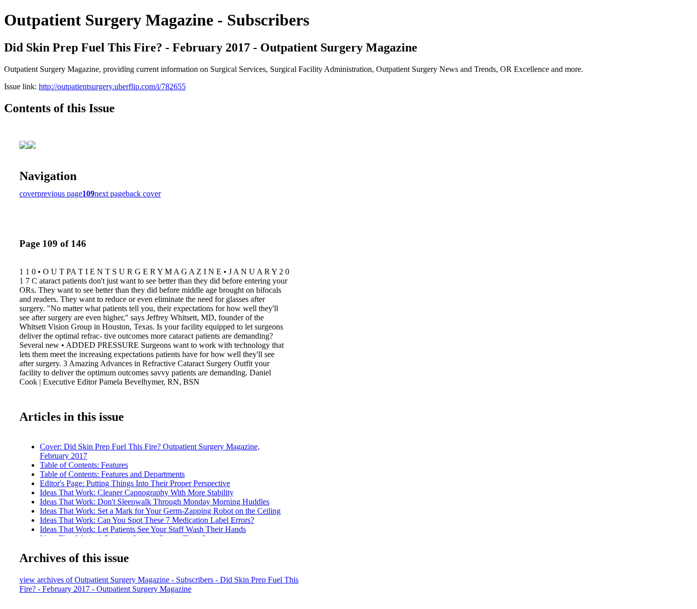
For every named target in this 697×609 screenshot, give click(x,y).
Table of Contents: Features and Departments (112, 474)
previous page (59, 193)
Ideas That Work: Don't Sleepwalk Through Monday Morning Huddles (154, 501)
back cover (143, 193)
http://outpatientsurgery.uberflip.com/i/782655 (112, 86)
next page (110, 193)
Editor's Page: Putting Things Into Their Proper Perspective (135, 483)
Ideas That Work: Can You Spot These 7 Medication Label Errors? (147, 520)
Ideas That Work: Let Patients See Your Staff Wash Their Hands (143, 529)
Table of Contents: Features (84, 465)
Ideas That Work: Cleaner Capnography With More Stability (137, 492)
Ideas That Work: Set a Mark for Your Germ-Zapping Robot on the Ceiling (160, 510)
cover (28, 193)
